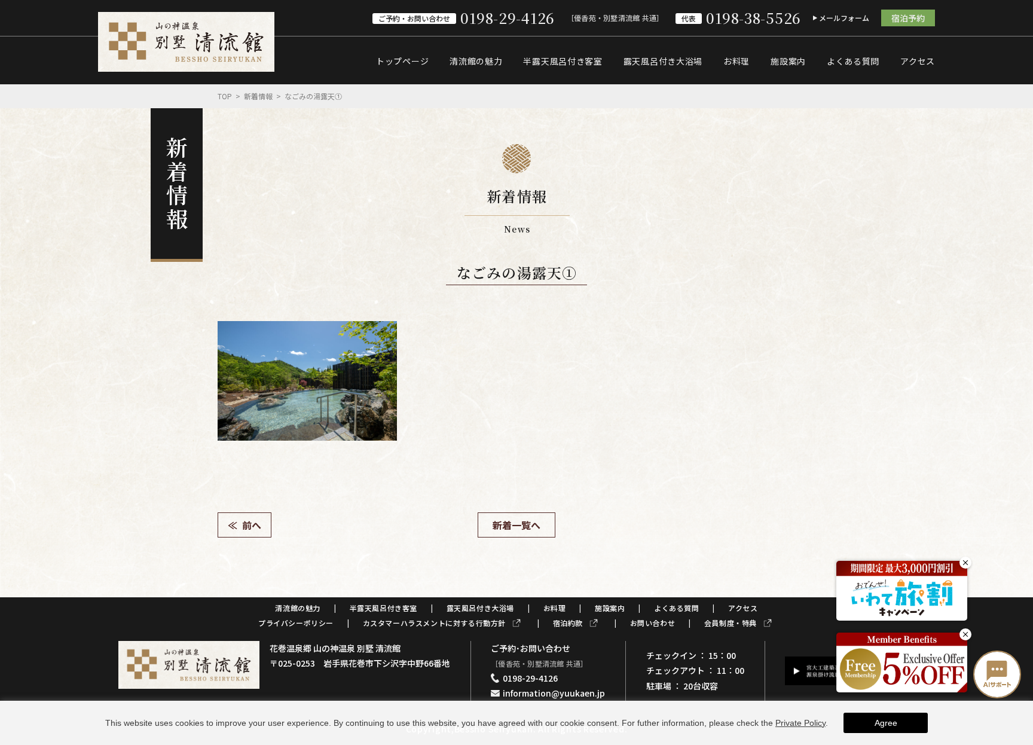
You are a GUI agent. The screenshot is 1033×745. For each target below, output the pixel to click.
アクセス (917, 61)
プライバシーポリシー (296, 623)
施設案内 (788, 61)
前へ (251, 525)
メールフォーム (844, 18)
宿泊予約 (908, 18)
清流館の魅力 (476, 61)
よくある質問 (853, 61)
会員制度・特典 (730, 623)
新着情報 (258, 96)
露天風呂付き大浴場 (663, 61)
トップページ (402, 61)
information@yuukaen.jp (554, 693)
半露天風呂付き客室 (562, 61)
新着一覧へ (516, 525)
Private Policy (800, 723)
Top (225, 96)
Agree (886, 723)
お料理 (736, 61)
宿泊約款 (568, 623)
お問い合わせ (653, 623)
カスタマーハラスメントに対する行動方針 (434, 623)
